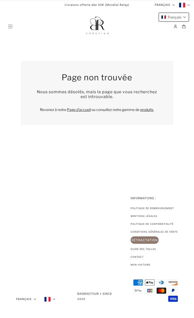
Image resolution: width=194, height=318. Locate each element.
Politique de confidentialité (152, 223)
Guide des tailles (143, 249)
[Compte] (175, 26)
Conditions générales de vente (154, 231)
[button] (174, 17)
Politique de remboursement (152, 208)
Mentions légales (144, 216)
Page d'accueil (79, 109)
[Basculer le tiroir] (10, 26)
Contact (137, 256)
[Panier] (184, 26)
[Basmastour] (97, 26)
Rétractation (145, 240)
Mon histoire (140, 264)
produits (146, 109)
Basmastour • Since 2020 (94, 296)
